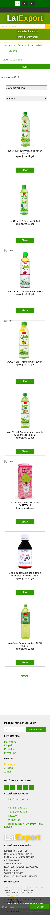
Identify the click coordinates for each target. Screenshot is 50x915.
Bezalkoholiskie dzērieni (30, 45)
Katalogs (7, 45)
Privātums (10, 752)
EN (32, 3)
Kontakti (9, 749)
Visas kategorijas (12, 60)
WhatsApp (14, 819)
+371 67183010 (17, 807)
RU (25, 3)
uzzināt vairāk (20, 907)
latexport (13, 815)
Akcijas (8, 767)
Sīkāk (25, 170)
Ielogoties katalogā (27, 31)
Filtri (25, 67)
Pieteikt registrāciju (27, 36)
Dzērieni (12, 51)
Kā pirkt (8, 745)
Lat (25, 18)
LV (17, 3)
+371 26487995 (17, 811)
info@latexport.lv (18, 799)
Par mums (10, 741)
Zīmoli (7, 771)
